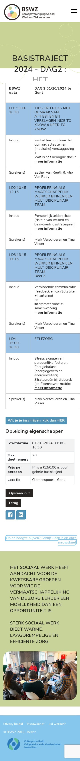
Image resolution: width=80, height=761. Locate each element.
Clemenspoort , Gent (48, 479)
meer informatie (48, 312)
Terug (13, 502)
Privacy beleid (13, 724)
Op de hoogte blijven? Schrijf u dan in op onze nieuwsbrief (41, 540)
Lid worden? (57, 724)
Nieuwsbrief (35, 724)
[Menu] (74, 11)
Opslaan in (18, 493)
